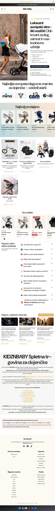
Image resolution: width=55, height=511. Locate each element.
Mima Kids (14, 475)
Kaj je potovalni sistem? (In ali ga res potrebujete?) (27, 328)
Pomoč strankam (14, 451)
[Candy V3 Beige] (11, 134)
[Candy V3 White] (9, 134)
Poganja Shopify (30, 503)
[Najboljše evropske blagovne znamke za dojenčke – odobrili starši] (34, 95)
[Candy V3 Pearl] (6, 134)
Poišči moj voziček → (47, 70)
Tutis (14, 481)
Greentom (14, 490)
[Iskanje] (4, 9)
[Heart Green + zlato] (24, 134)
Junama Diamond (14, 477)
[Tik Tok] (31, 446)
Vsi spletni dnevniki (45, 315)
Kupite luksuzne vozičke (40, 66)
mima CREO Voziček (6, 232)
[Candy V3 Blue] (4, 134)
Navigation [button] (2, 9)
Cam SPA (38, 376)
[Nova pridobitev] (45, 149)
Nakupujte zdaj (44, 167)
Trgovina (41, 451)
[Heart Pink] (28, 134)
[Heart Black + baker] (22, 134)
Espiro (14, 483)
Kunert (14, 485)
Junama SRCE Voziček (22, 127)
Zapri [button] (53, 1)
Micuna (14, 488)
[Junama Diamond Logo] (21, 95)
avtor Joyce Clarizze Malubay (7, 340)
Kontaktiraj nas (14, 454)
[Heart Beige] (17, 134)
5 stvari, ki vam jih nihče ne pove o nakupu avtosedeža (8, 328)
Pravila (41, 472)
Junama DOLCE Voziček (22, 232)
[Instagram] (24, 446)
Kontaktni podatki (41, 483)
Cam (14, 479)
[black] (4, 239)
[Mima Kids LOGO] (7, 95)
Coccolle (14, 492)
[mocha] (2, 239)
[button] (51, 95)
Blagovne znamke (14, 472)
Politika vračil (41, 481)
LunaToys (14, 494)
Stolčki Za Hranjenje (41, 461)
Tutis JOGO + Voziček (37, 232)
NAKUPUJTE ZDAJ (8, 171)
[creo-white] (6, 239)
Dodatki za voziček (41, 467)
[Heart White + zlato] (20, 134)
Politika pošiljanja (41, 477)
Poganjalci (41, 463)
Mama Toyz (14, 496)
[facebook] (28, 446)
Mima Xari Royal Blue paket (38, 127)
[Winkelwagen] (53, 9)
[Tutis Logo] (48, 95)
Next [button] (38, 5)
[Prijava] (50, 9)
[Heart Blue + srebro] (26, 134)
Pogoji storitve (41, 479)
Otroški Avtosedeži (41, 456)
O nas (14, 456)
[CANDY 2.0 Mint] (2, 134)
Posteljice (41, 458)
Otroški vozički (41, 454)
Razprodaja (40, 465)
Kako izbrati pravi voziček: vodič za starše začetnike (45, 328)
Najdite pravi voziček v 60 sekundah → (26, 1)
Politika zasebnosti (41, 475)
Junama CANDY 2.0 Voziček (7, 127)
